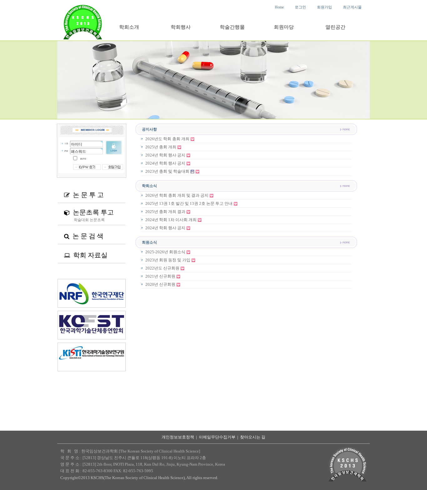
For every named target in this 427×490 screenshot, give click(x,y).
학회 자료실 (86, 255)
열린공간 (335, 27)
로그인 (300, 7)
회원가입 (324, 7)
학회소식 (149, 186)
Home (279, 7)
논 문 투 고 (84, 195)
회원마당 (284, 27)
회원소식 (149, 242)
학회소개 (129, 27)
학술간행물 (232, 27)
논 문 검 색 (83, 236)
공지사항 (149, 129)
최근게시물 (352, 7)
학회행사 (181, 27)
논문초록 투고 (89, 212)
